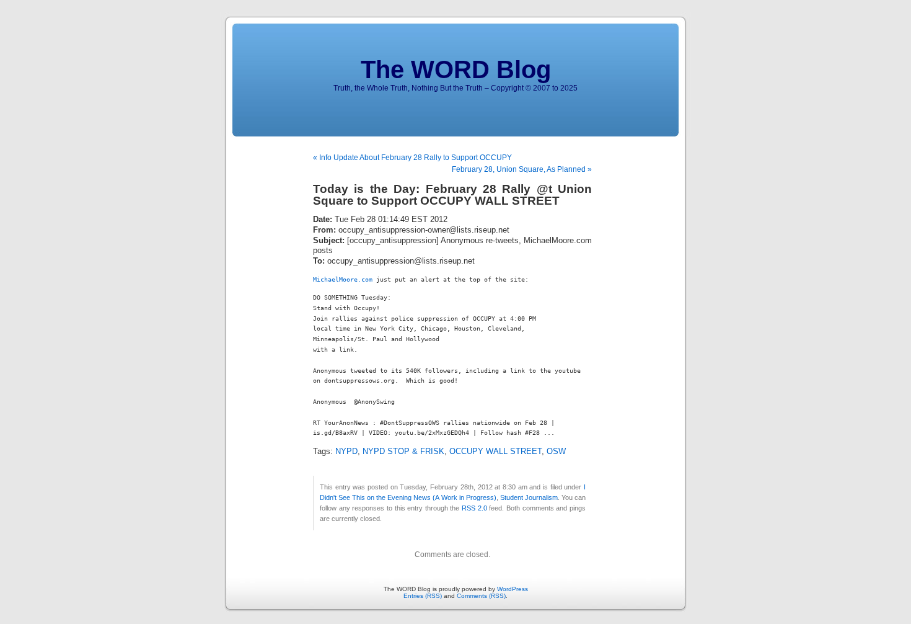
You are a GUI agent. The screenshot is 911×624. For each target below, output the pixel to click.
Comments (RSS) (481, 595)
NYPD (346, 451)
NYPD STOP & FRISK (403, 451)
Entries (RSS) (422, 595)
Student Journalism (529, 497)
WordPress (512, 589)
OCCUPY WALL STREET (495, 451)
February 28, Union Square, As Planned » (522, 169)
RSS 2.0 (474, 508)
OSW (556, 451)
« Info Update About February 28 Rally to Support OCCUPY (412, 157)
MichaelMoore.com (342, 279)
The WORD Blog (456, 69)
